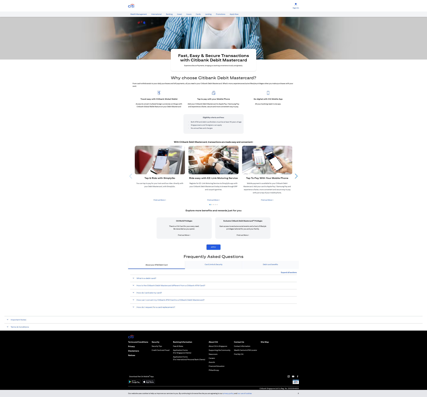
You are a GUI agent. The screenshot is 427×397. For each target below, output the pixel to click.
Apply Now (234, 14)
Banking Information (182, 342)
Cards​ (198, 14)
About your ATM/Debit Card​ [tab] (157, 265)
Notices (131, 355)
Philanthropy (214, 370)
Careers (212, 358)
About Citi (213, 342)
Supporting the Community (219, 350)
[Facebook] (297, 376)
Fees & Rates (178, 346)
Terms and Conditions (138, 342)
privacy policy (228, 393)
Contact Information (242, 346)
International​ (156, 14)
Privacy (131, 346)
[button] (209, 204)
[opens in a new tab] (131, 6)
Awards (212, 362)
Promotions (220, 14)
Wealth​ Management (138, 14)
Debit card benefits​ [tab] (270, 264)
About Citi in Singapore (218, 346)
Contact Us (239, 342)
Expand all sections (289, 272)
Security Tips (157, 346)
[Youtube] (293, 376)
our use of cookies (245, 393)
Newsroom (213, 354)
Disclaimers (133, 351)
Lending (208, 14)
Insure (188, 14)
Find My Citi (238, 354)
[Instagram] (288, 376)
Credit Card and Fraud (160, 350)
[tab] (138, 14)
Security (155, 342)
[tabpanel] (213, 291)
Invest (179, 14)
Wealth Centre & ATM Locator (245, 350)
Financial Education (216, 366)
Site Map (265, 342)
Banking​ (169, 14)
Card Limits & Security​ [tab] (213, 264)
